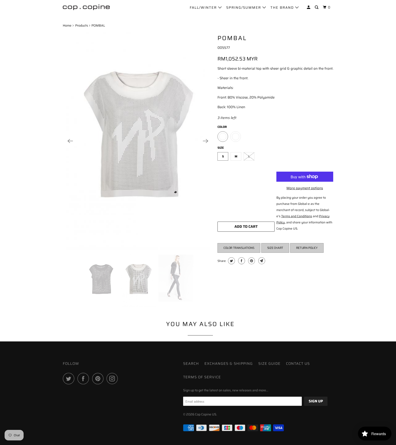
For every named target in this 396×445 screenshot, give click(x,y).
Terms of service (202, 377)
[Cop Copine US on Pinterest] (99, 378)
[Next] (206, 141)
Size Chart (275, 247)
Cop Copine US (205, 414)
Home (67, 25)
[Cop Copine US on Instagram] (113, 378)
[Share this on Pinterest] (251, 260)
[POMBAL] (138, 141)
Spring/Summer (244, 7)
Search (191, 363)
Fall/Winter (204, 7)
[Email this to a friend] (261, 260)
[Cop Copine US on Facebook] (84, 378)
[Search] (317, 7)
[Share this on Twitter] (231, 260)
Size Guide (269, 363)
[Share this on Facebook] (241, 260)
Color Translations (238, 247)
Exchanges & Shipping (228, 363)
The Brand (282, 7)
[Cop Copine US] (86, 6)
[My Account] (309, 7)
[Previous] (70, 141)
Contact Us (298, 363)
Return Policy (307, 247)
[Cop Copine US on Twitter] (70, 378)
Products (81, 25)
